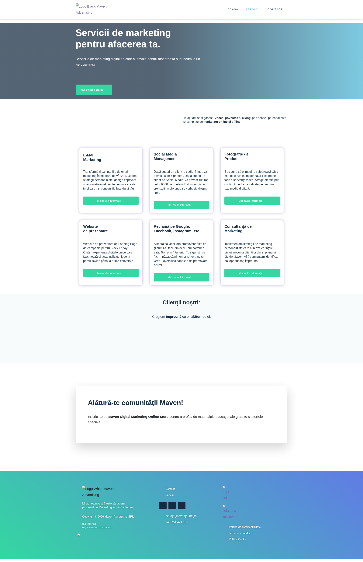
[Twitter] (172, 505)
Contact (275, 9)
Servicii (253, 9)
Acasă (233, 9)
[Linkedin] (181, 505)
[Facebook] (163, 505)
